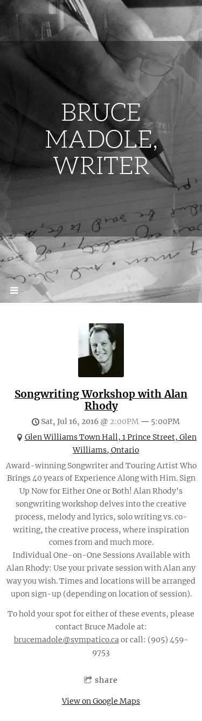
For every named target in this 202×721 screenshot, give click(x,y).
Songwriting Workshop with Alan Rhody (101, 399)
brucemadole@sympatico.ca (66, 639)
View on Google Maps (101, 701)
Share (106, 680)
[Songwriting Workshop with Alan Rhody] (101, 374)
